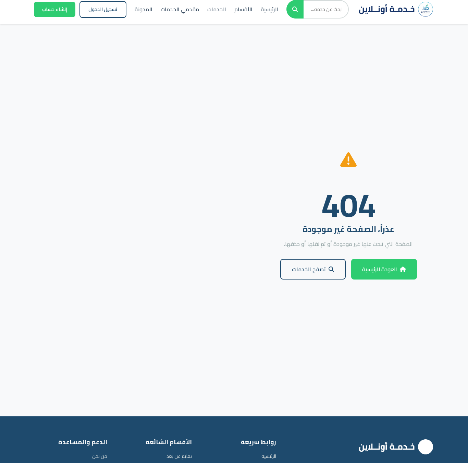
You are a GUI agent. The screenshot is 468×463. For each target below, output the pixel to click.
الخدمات (216, 9)
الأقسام (243, 9)
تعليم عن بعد (179, 456)
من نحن (99, 456)
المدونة (143, 9)
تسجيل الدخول (103, 9)
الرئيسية (269, 9)
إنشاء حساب (54, 9)
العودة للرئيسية (379, 269)
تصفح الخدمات (309, 269)
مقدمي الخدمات (180, 9)
